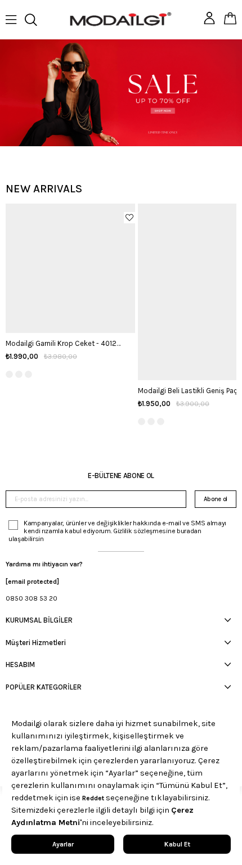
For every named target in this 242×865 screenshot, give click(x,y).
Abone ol (215, 499)
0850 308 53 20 (31, 598)
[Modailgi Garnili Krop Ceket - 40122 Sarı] (70, 268)
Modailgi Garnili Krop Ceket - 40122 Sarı (65, 343)
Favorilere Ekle (129, 217)
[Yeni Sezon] (121, 92)
